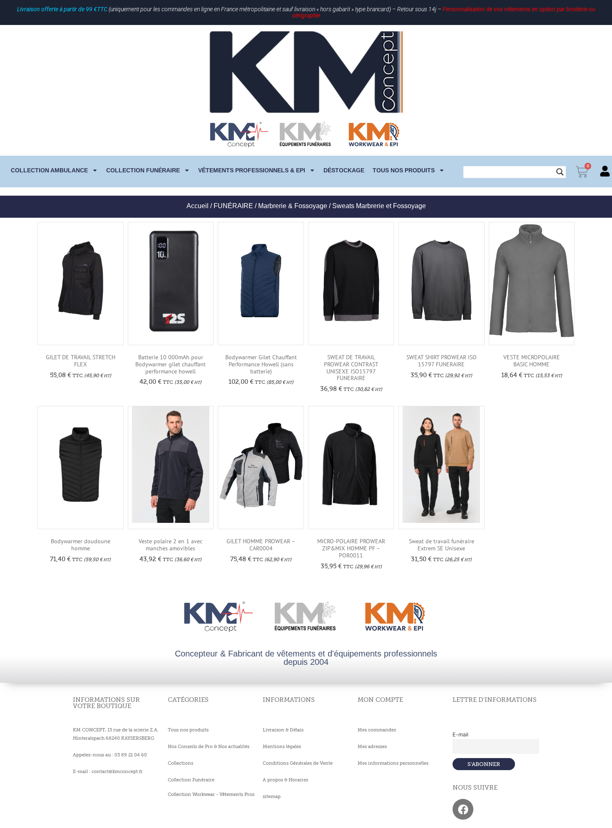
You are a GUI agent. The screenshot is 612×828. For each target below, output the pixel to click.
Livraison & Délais (283, 729)
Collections (180, 763)
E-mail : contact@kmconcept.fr (108, 771)
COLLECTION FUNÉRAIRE (143, 170)
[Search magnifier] (560, 172)
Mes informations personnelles (393, 763)
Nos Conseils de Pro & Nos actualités (208, 746)
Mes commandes (377, 729)
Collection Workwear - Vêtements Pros (211, 794)
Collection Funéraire (191, 779)
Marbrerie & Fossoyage (292, 205)
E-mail (460, 734)
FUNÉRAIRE (233, 205)
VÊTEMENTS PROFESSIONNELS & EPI (251, 170)
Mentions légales (282, 746)
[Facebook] (463, 809)
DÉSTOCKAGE (343, 170)
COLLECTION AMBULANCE (49, 170)
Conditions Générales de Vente (298, 763)
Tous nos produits (404, 170)
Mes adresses (372, 746)
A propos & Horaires (285, 779)
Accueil (198, 205)
